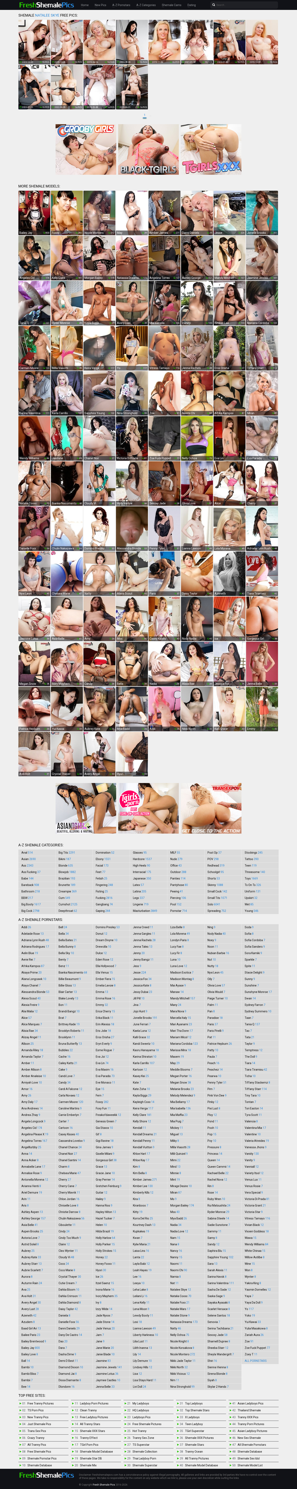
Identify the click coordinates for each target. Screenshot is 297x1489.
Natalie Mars (180, 1309)
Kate (137, 1082)
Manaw (177, 992)
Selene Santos (218, 1315)
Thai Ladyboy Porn (144, 1458)
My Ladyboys (141, 1403)
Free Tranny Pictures (40, 1403)
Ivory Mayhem (107, 1296)
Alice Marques (31, 1024)
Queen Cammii (218, 1166)
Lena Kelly (141, 1302)
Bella (64, 933)
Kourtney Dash (144, 1225)
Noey (211, 940)
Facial (102, 865)
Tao (248, 1030)
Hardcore (142, 859)
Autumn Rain (31, 1283)
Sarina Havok (216, 1276)
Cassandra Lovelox (72, 1140)
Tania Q (252, 1024)
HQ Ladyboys (141, 1410)
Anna (26, 1153)
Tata (249, 1037)
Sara (212, 1263)
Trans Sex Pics (36, 1431)
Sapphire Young (220, 1257)
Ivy (98, 1302)
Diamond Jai (68, 1373)
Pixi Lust (213, 1108)
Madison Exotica (181, 972)
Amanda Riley (32, 1050)
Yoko (250, 1315)
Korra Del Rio (143, 1218)
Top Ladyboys (194, 1403)
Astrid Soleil (30, 1244)
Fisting (102, 891)
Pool (175, 904)
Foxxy (102, 1102)
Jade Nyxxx (104, 1315)
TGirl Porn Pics (89, 1444)
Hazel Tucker (105, 1218)
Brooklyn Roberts (71, 1030)
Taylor (250, 1043)
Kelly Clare (142, 1114)
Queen (213, 1160)
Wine (250, 1263)
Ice (99, 1276)
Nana (174, 1244)
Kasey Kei (141, 1076)
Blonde (66, 865)
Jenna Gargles (144, 933)
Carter (64, 1121)
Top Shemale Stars (197, 1410)
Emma (102, 992)
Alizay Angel (31, 1037)
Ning (211, 927)
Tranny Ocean (194, 1451)
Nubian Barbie (218, 953)
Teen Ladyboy (194, 1424)
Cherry (65, 1179)
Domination (105, 852)
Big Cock (30, 910)
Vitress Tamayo (257, 1218)
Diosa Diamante (70, 1380)
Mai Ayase (178, 985)
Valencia (251, 1121)
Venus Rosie (254, 1186)
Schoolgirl (215, 872)
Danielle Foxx (69, 1322)
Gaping (103, 910)
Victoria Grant (255, 1205)
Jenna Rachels (144, 940)
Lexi (137, 1322)
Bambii (27, 1380)
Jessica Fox (142, 979)
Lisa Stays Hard (144, 1380)
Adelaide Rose (32, 933)
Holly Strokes (106, 1250)
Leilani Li (140, 1296)
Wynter (250, 1276)
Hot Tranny (139, 1431)
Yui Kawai (253, 1322)
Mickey (176, 1127)
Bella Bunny (67, 946)
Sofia (249, 933)
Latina (139, 891)
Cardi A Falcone (70, 1089)
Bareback (30, 885)
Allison (27, 1043)
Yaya (249, 1296)
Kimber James (145, 1179)
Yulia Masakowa (256, 1328)
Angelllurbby (31, 1147)
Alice (26, 1017)
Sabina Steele (218, 1218)
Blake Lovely (68, 998)
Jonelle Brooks (145, 1017)
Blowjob (67, 872)
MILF (175, 852)
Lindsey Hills (142, 1367)
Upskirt (251, 898)
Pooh (212, 1127)
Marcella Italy (180, 1017)
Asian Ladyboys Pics (250, 1403)
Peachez (215, 1069)
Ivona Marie (105, 1289)
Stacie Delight (254, 972)
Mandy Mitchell (182, 998)
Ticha (250, 1076)
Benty (63, 959)
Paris (212, 1024)
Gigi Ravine (105, 1140)
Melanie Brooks (182, 1089)
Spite (250, 966)
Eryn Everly (104, 1043)
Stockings (254, 852)
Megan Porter (181, 1076)
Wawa (250, 1237)
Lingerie (140, 904)
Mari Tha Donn (181, 1030)
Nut (211, 959)
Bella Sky (66, 953)
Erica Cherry (105, 1011)
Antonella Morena (34, 1179)
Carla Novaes (69, 1095)
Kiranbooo (140, 1205)
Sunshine (252, 985)
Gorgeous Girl (106, 1160)
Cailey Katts (68, 1063)
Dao (63, 1341)
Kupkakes (141, 1231)
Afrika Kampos (32, 966)
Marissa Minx (180, 1050)
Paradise (215, 1017)
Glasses (140, 852)
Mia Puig (176, 1121)
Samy (212, 1237)
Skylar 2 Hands (218, 1386)
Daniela (64, 1315)
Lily (137, 1354)
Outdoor (178, 872)
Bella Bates (68, 940)
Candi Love (67, 1076)
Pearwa (214, 1076)
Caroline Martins (70, 1108)
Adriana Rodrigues (35, 946)
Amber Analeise (33, 1076)
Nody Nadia (216, 933)
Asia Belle (29, 1225)
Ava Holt (28, 1296)
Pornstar (178, 910)
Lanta (138, 1257)
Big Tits (67, 852)
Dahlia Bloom (69, 1289)
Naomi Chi (178, 1270)
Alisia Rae (29, 1030)
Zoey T (251, 1354)
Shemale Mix (88, 1465)
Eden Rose (104, 959)
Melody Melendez (182, 1095)
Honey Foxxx (106, 1263)
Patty (212, 1050)
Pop (211, 1134)
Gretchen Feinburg (108, 1186)
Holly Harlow (105, 1237)
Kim (136, 1166)
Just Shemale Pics (39, 1424)
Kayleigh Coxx (143, 1102)
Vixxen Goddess (257, 1231)
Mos (175, 1212)
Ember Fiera (105, 979)
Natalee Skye (180, 1289)
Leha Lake (140, 1289)
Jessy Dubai (142, 992)
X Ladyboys (192, 1417)
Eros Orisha (105, 1037)
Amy (26, 1095)
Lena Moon (141, 1309)
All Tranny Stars (90, 1424)
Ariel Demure (31, 1192)
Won (249, 1270)
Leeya (138, 1283)
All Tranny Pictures (197, 1458)
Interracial (142, 872)
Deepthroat (68, 910)
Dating (191, 5)
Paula (212, 1056)
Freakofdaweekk (108, 1114)
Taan (249, 1017)
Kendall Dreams (145, 1134)
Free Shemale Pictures (147, 1424)
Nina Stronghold (182, 1386)
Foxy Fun (103, 1108)
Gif (99, 1134)
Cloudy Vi (66, 1257)
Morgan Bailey (182, 1205)
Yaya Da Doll (254, 1302)
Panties (177, 878)
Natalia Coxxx (180, 1296)
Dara (63, 1347)
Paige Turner (217, 998)
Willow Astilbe (254, 1257)
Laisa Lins (141, 1250)
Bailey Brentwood (33, 1341)
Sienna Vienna (217, 1367)
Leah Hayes (142, 1270)
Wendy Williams (256, 1244)
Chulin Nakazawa (71, 1218)
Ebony (103, 859)
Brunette (67, 885)
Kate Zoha (141, 1089)
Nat (174, 1283)
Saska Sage (216, 1296)
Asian (28, 859)
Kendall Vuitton (143, 1147)
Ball (25, 1360)
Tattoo (252, 859)
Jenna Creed (143, 927)
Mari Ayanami (181, 1024)
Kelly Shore (142, 1121)
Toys (251, 878)
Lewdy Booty (143, 1315)
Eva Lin (102, 1063)
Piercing (178, 898)
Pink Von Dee (216, 1095)
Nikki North (179, 1367)
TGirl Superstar (194, 1431)
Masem (177, 1056)
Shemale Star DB (91, 1458)
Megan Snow (180, 1082)
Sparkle (251, 959)
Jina (137, 1004)
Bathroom (30, 891)
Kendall (139, 1127)
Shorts (213, 878)
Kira (136, 1199)
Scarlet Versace (218, 1309)
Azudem (28, 1322)
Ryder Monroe (218, 1212)
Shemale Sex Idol (249, 1458)
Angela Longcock (33, 1121)
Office (176, 865)
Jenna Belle (105, 1386)
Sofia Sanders (255, 946)
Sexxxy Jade (217, 1335)
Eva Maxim (105, 1069)
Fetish (101, 878)
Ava (25, 1289)
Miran (175, 1192)
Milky (174, 1140)
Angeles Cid (31, 1127)
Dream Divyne (106, 940)
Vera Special (254, 1192)
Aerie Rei (28, 959)
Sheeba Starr (217, 1347)
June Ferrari (142, 1024)
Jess (137, 966)
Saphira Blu (216, 1250)
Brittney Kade (69, 1024)
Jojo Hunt (140, 1011)
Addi (26, 927)
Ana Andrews (32, 1108)
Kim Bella (140, 1173)
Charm (64, 1166)
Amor (27, 1089)
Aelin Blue (29, 953)
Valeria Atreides (257, 1140)
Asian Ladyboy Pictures (252, 1431)
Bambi (27, 1367)
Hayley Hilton (106, 1212)
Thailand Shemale (249, 1410)
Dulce (101, 953)
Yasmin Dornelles (258, 1289)
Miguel (176, 1134)
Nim (174, 1380)
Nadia (175, 1225)
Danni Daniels (69, 1328)
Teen (251, 865)
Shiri (212, 1360)
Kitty (137, 1212)
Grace (101, 1166)
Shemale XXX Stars (92, 1431)
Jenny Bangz (143, 959)
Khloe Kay (141, 1160)
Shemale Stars (194, 1444)
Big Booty (31, 904)
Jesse (139, 972)
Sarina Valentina (220, 1283)
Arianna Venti (31, 1186)
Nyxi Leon (215, 972)
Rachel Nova (217, 1179)
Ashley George (33, 1218)
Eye (100, 1089)
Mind (175, 1166)
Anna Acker (30, 1160)
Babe (27, 878)
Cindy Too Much (70, 1237)
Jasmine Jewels (109, 1367)
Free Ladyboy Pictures (94, 1417)
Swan (250, 998)
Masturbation (145, 910)
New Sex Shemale (249, 1437)
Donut (101, 933)
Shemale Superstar (145, 1465)
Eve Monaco (105, 1082)
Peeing (176, 891)
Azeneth (28, 1315)
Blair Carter (68, 992)
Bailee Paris (30, 1335)
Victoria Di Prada (257, 1199)
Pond (212, 1121)
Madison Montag (182, 979)
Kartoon (140, 1069)
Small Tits (217, 898)
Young (251, 910)
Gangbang (104, 904)
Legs (138, 898)
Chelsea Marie (70, 1173)
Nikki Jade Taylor (183, 1360)
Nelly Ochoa (179, 1335)
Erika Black (104, 1017)
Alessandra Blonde (35, 992)
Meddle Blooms (181, 1069)
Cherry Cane (68, 1186)
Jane (100, 1341)
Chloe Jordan (69, 1199)
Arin (26, 1199)
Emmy (102, 1004)
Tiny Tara (252, 1095)
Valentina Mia (255, 1127)
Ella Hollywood (106, 966)
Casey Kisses (69, 1134)
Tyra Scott (253, 1114)
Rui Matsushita (218, 1205)
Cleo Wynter (68, 1250)
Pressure (214, 1147)
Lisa (137, 1373)
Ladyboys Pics (142, 1417)
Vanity (250, 1160)
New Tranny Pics (37, 1417)
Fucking (104, 898)
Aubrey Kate (31, 1257)
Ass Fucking (30, 872)
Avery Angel (31, 1302)
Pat (211, 1037)
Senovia (213, 1322)
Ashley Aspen (32, 1212)
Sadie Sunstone (218, 1225)
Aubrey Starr (31, 1263)
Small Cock (217, 891)
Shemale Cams (171, 5)
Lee (137, 1276)
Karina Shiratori (144, 1056)
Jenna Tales (142, 946)
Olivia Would (216, 992)
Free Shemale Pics (39, 1451)
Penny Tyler (216, 1082)
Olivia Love (216, 985)
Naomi (176, 1263)
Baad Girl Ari (31, 1328)
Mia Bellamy (180, 1102)
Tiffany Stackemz (257, 1082)
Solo (213, 904)
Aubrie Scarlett (32, 1270)
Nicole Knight (179, 1341)
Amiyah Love (31, 1082)
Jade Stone (105, 1322)
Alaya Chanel (30, 985)
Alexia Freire (30, 1004)
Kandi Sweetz (143, 1043)
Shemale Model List (250, 1465)
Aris (25, 1205)
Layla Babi (141, 1263)
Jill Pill (138, 998)
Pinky (212, 1102)
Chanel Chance (70, 1147)
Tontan (250, 1102)
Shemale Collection (145, 1451)
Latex (138, 885)
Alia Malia (29, 1011)
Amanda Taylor (32, 1056)
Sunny (250, 979)
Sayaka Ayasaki (218, 1302)
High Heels (141, 865)
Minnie (175, 1173)
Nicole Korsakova (182, 1347)
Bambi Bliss (29, 1373)
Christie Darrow (69, 1212)
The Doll (251, 1056)
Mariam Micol (180, 1037)
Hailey (101, 1199)
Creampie (68, 891)
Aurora (27, 1276)
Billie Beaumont (70, 979)
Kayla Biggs (142, 1095)
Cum (64, 898)
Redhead (215, 865)
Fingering (104, 885)
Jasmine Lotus (107, 1373)
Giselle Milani (105, 1153)
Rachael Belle (218, 1173)
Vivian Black (254, 1225)
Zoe (249, 1341)
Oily (210, 979)
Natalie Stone (180, 1315)
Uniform (253, 891)
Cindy (64, 1231)
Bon (63, 1004)
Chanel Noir (68, 1153)
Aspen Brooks (32, 1231)
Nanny (176, 1257)
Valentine (253, 1134)
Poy (211, 1140)
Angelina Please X (34, 1134)
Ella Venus (104, 972)
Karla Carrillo (143, 1063)
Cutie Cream (68, 1283)
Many (175, 1004)
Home (85, 5)
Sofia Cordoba (255, 940)
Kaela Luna (142, 1030)
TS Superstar (141, 1444)
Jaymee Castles (108, 1380)
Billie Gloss (67, 985)
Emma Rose (105, 998)
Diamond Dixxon (71, 1367)
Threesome (255, 872)
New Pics (100, 5)
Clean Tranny (88, 1410)
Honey (102, 1257)
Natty (175, 1328)
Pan (211, 1011)
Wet (249, 904)
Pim (211, 1089)
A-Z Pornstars (121, 5)
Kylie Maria (142, 1244)
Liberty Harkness (145, 1335)
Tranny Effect (89, 1437)
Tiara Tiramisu (256, 1069)
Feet (100, 872)
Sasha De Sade (219, 1289)
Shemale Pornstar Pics (42, 1458)
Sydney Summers (258, 1011)
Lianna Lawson (144, 1328)
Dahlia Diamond (70, 1302)
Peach (213, 1063)
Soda (249, 927)
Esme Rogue (105, 1050)
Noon (212, 946)
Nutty (212, 966)
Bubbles (66, 1050)
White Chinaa (255, 1250)
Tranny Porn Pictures (251, 1424)
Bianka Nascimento (73, 972)
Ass (27, 865)
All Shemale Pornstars (252, 1444)
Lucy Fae (177, 946)
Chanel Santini (70, 1160)
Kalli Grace (141, 1037)
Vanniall (252, 1166)
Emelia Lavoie (106, 985)
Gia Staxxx (104, 1127)
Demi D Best (68, 1360)
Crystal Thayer (70, 1276)
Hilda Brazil (105, 1231)
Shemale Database (39, 1465)
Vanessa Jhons (255, 1147)
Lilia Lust (140, 1341)
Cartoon (66, 1127)
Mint (175, 1179)
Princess (214, 1153)
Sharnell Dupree (218, 1341)
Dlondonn (67, 1386)
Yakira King (253, 1283)
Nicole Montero (182, 1354)
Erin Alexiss (105, 1024)
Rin (210, 1186)
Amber (27, 1063)
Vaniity (252, 1153)
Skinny (215, 885)
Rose (212, 1192)
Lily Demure (142, 1360)
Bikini (65, 859)
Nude (176, 859)
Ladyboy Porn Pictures (94, 1403)
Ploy (212, 1114)
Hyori (101, 1270)
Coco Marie (67, 1270)
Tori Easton (254, 1108)
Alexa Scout (31, 998)
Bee (25, 1386)
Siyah (212, 1380)
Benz (64, 966)
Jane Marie (105, 1347)
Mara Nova (178, 1011)
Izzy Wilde (104, 1309)
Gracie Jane (105, 1173)
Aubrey (28, 1250)
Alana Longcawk (33, 979)
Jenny (139, 953)
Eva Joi (102, 1056)
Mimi (175, 1160)
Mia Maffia (178, 1114)
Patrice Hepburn (219, 1043)
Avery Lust (30, 1309)
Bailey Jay (30, 1347)
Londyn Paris (179, 940)
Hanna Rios (104, 1205)
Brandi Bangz (69, 1011)
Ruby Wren (216, 1199)
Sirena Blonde (217, 1373)
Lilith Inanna (142, 1347)
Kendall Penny (144, 1140)
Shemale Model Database (96, 1451)
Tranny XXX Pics (248, 1417)
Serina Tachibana (220, 1328)
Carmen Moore (71, 1102)
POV (213, 859)
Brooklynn (67, 1037)
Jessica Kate (142, 985)
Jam (100, 1335)
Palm (212, 1004)
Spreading (216, 910)
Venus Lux (253, 1179)
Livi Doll (139, 1386)
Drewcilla (103, 946)
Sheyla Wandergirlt (220, 1354)
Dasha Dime (67, 1354)
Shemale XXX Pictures (199, 1437)
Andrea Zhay (30, 1114)
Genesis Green (106, 1121)
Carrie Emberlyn (70, 1114)
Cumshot (68, 904)
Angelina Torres (34, 1140)
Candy (65, 1082)
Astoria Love (30, 1237)
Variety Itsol (254, 1173)
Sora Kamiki (253, 953)
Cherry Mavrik (69, 1192)
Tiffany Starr (256, 1089)
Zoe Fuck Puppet (257, 1347)
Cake (63, 1069)
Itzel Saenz (105, 1283)
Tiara (250, 1063)
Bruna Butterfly (70, 1043)
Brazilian (67, 878)
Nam (175, 1237)
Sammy (214, 1231)
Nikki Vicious (180, 1373)
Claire (64, 1244)
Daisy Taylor (68, 1309)
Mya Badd (178, 1218)
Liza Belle (177, 927)
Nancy (176, 1250)
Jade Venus (105, 1328)
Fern (100, 1095)
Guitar (101, 1192)
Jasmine (103, 1360)
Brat (62, 1017)
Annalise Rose (31, 1173)
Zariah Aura (254, 1335)
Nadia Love (179, 1231)
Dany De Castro (70, 1335)
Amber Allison (31, 1069)
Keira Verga (143, 1108)
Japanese (142, 878)
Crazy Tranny (35, 1437)
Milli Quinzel (179, 1153)
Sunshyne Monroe (258, 992)
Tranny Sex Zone (143, 1437)
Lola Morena (180, 933)
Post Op (214, 852)
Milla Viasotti (180, 1147)
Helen (101, 1225)
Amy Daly (29, 1102)
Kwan (137, 1237)
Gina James (104, 1147)
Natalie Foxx (180, 1302)
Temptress (253, 1050)
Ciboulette (67, 1225)
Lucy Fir (176, 953)
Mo (173, 1199)
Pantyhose (179, 885)
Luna (175, 959)
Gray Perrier (105, 1179)
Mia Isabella (180, 1108)
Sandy (213, 1244)
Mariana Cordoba (184, 1043)
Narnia (175, 1276)
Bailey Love (29, 1354)
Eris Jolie (103, 1030)
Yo (249, 1309)
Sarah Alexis (217, 1270)
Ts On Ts (253, 885)
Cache (65, 1056)
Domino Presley (108, 927)
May (175, 1063)
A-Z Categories (146, 5)
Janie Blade (105, 1354)
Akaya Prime (31, 972)
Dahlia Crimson (70, 1296)
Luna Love (178, 966)
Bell (63, 927)
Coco (64, 1263)
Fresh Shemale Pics (104, 1484)
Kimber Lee (143, 1186)
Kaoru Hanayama (146, 1050)
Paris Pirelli (215, 1030)
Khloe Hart (141, 1153)
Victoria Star (254, 1212)
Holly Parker (105, 1244)
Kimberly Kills (143, 1192)
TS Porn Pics (35, 1410)
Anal (27, 852)
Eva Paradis (105, 1076)
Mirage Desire (181, 1186)
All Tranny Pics (36, 1444)
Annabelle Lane (33, 1166)
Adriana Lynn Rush (35, 940)
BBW (27, 898)
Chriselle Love (68, 1205)
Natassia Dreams (184, 1322)
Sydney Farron (255, 1004)
